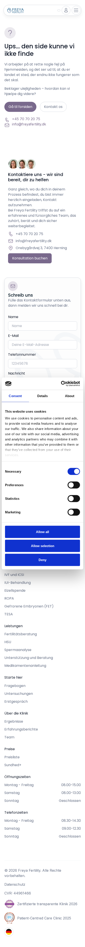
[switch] (74, 484)
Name (13, 316)
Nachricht (16, 373)
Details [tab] (42, 396)
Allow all (42, 531)
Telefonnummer (22, 354)
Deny (42, 560)
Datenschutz (14, 884)
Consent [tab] (15, 396)
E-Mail (13, 335)
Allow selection (42, 545)
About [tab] (70, 396)
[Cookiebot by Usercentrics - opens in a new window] (61, 384)
